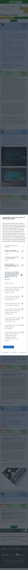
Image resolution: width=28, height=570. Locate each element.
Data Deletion (5, 352)
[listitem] (14, 246)
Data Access (14, 352)
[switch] (22, 251)
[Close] (24, 217)
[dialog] (14, 285)
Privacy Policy (22, 352)
